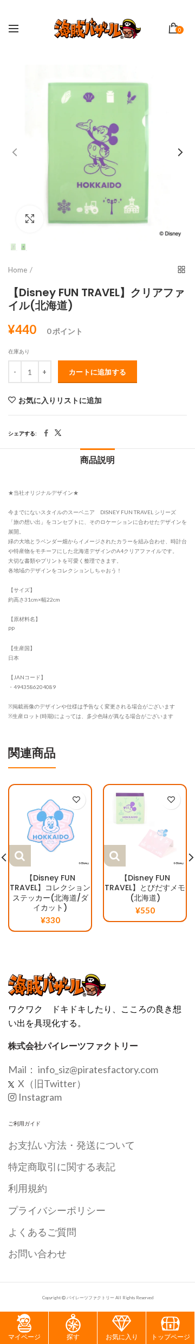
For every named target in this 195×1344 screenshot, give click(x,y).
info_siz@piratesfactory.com (98, 1069)
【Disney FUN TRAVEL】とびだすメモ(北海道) (145, 888)
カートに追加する (97, 371)
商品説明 (97, 460)
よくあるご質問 (42, 1232)
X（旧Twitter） (51, 1083)
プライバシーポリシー (57, 1210)
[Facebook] (46, 433)
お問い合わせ (37, 1253)
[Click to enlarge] (29, 219)
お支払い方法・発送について (71, 1145)
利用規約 (27, 1188)
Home (17, 269)
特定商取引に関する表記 (61, 1166)
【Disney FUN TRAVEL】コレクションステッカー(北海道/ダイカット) (50, 892)
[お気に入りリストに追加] (76, 799)
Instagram (40, 1097)
